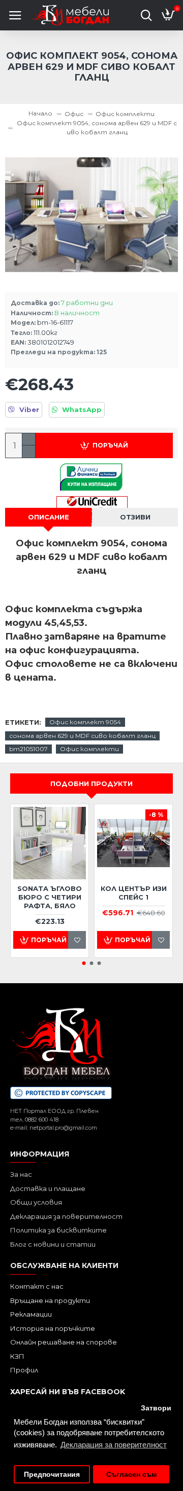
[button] (84, 963)
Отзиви (135, 517)
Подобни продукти (91, 783)
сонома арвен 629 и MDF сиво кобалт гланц (82, 735)
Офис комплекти (125, 114)
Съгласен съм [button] (131, 1474)
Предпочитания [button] (52, 1474)
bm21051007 (28, 749)
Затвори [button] (156, 1408)
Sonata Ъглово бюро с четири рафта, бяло (49, 897)
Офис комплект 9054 (85, 722)
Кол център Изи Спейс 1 (134, 892)
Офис (74, 114)
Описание (48, 517)
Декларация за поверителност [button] (113, 1444)
